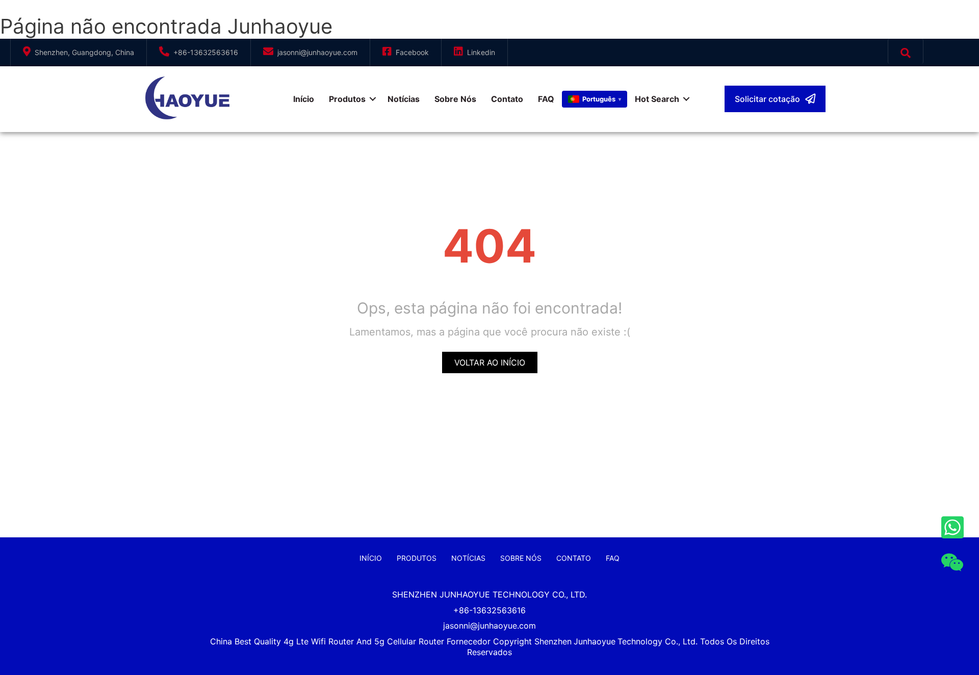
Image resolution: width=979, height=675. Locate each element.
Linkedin (481, 52)
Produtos (347, 99)
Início (303, 99)
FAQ (546, 99)
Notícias (404, 99)
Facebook (412, 52)
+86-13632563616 (205, 52)
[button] (775, 99)
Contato (507, 99)
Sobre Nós (455, 99)
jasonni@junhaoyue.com (317, 52)
